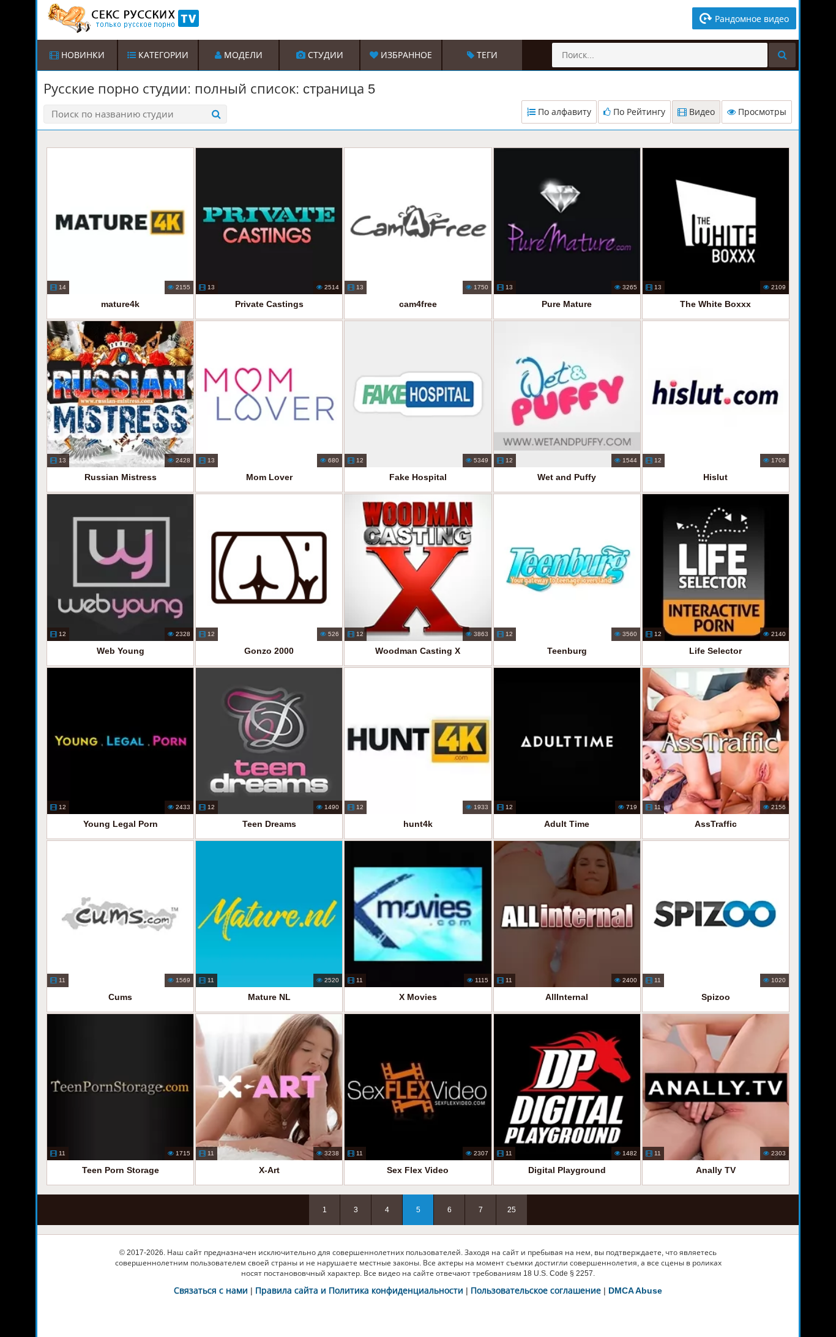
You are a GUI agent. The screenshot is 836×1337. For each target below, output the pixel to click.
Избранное (405, 55)
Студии (324, 55)
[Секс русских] (122, 18)
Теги (486, 55)
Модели (242, 55)
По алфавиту (563, 112)
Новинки (82, 55)
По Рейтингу (638, 112)
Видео (701, 112)
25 (511, 1210)
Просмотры (761, 112)
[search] (782, 55)
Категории (162, 55)
